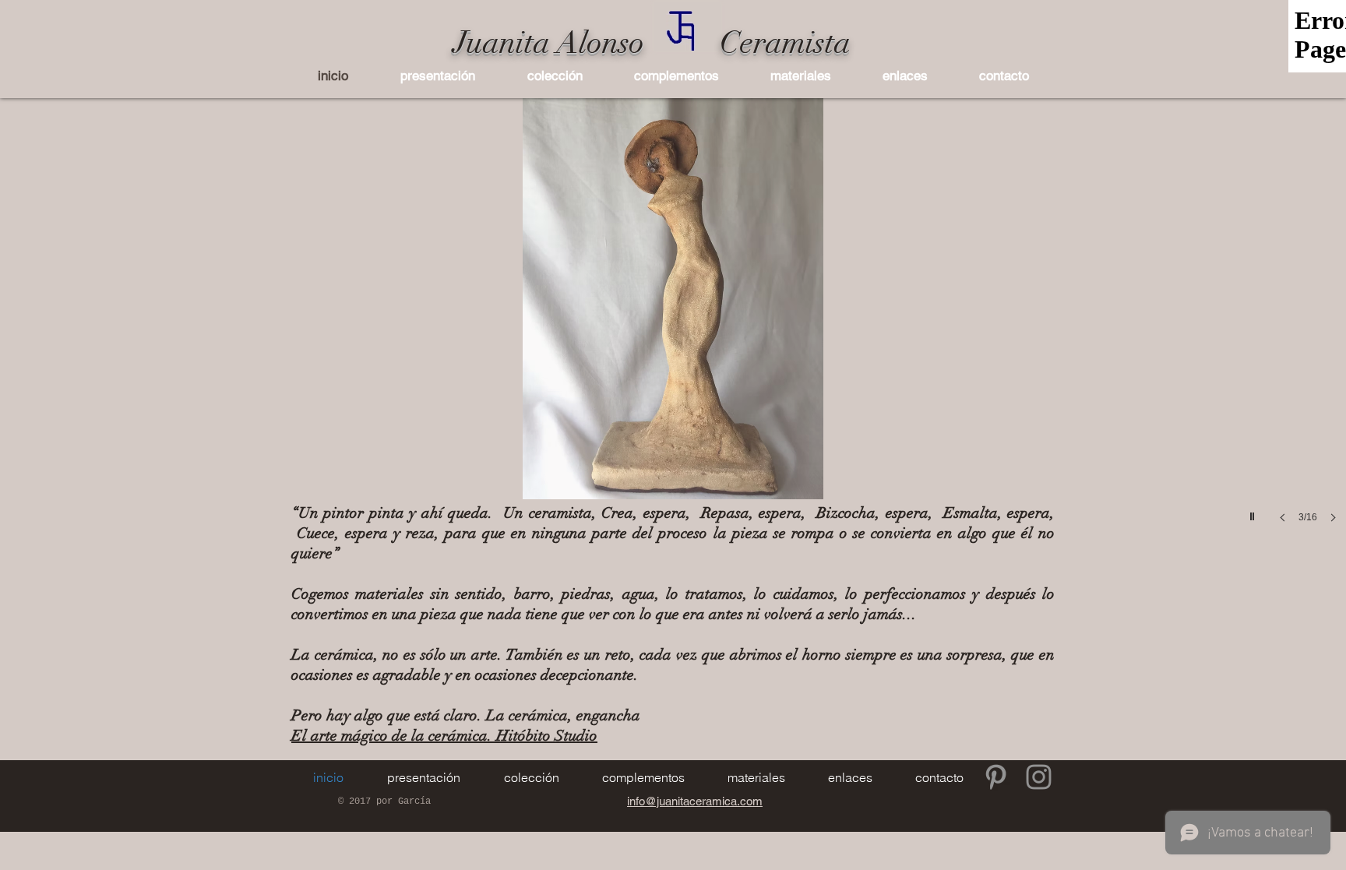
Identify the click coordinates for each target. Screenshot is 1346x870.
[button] (554, 75)
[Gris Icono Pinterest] (996, 777)
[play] (1254, 512)
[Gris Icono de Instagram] (1038, 777)
